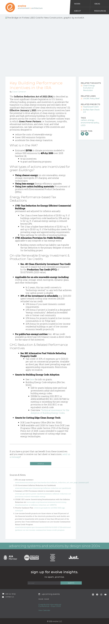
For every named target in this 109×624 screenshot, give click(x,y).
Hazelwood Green (91, 107)
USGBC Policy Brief (91, 99)
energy (91, 120)
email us (41, 464)
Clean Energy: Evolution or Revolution (89, 88)
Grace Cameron (19, 92)
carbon (84, 120)
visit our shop (10, 594)
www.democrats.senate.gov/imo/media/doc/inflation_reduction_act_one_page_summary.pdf (52, 482)
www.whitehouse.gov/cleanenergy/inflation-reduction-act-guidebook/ (43, 488)
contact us (9, 597)
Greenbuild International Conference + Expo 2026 (49, 605)
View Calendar (44, 610)
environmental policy (90, 123)
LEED (83, 125)
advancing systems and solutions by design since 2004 (54, 546)
